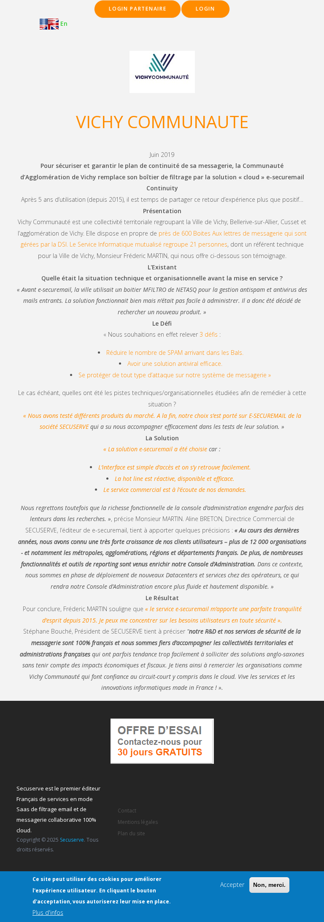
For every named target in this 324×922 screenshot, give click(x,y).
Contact (127, 810)
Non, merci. (269, 884)
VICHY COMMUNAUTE (162, 121)
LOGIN (205, 8)
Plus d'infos (47, 912)
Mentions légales (138, 822)
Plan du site (131, 833)
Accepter (232, 885)
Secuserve (72, 839)
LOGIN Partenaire (137, 8)
